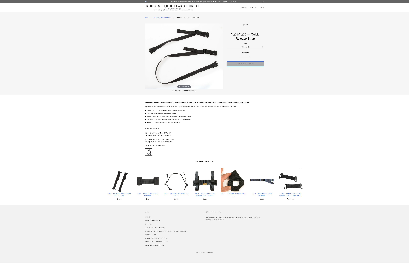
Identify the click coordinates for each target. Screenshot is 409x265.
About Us (148, 224)
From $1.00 (290, 199)
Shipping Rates (150, 234)
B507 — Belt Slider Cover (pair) (233, 194)
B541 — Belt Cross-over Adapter (262, 195)
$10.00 (119, 199)
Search (147, 217)
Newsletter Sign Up (152, 220)
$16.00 (176, 199)
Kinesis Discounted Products (156, 238)
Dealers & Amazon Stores (154, 245)
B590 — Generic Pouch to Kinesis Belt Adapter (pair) (290, 195)
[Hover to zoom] (184, 56)
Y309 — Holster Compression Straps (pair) (119, 195)
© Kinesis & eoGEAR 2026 (204, 252)
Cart (262, 8)
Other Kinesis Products (162, 17)
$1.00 (233, 197)
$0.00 (148, 199)
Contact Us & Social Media (155, 227)
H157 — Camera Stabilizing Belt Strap (176, 195)
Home (147, 17)
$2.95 (205, 199)
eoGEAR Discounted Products (156, 241)
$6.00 (262, 199)
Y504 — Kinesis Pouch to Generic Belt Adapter (205, 195)
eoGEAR (253, 8)
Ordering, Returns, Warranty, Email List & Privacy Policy (166, 231)
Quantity (245, 53)
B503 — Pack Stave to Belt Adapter (148, 195)
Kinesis (244, 8)
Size (245, 44)
